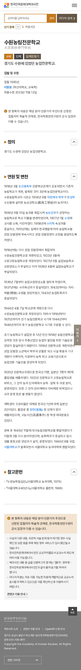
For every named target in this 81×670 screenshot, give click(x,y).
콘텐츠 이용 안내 (16, 594)
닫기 (74, 142)
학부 (61, 197)
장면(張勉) (36, 409)
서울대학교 (10, 447)
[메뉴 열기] (74, 5)
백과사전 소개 (11, 629)
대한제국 (52, 197)
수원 (67, 218)
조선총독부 (25, 186)
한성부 (71, 197)
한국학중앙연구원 (15, 619)
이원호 (8, 87)
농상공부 (50, 212)
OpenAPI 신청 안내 (55, 629)
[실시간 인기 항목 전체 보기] (18, 27)
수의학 (51, 223)
